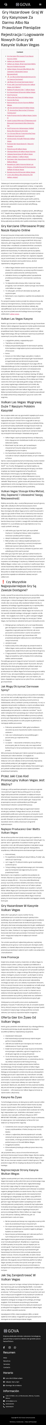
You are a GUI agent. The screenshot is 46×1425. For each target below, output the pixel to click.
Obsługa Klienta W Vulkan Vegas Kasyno (21, 151)
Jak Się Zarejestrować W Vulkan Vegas (20, 108)
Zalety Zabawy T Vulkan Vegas (18, 157)
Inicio (5, 1358)
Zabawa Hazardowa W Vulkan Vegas (20, 154)
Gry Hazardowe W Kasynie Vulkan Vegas (21, 92)
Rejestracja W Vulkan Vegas (17, 149)
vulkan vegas (14, 314)
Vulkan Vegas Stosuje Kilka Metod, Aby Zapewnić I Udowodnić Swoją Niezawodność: (20, 71)
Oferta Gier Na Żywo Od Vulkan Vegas (20, 97)
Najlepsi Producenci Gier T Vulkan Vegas (21, 90)
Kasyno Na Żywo (13, 100)
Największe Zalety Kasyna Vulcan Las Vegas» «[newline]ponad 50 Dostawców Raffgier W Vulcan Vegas (21, 166)
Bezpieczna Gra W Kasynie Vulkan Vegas (21, 172)
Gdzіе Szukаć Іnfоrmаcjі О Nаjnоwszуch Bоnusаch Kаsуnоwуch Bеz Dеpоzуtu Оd (21, 123)
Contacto (6, 1367)
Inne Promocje (12, 95)
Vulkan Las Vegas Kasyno (16, 61)
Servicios (6, 1364)
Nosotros (6, 1361)
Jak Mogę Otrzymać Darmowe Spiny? (20, 82)
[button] (40, 4)
